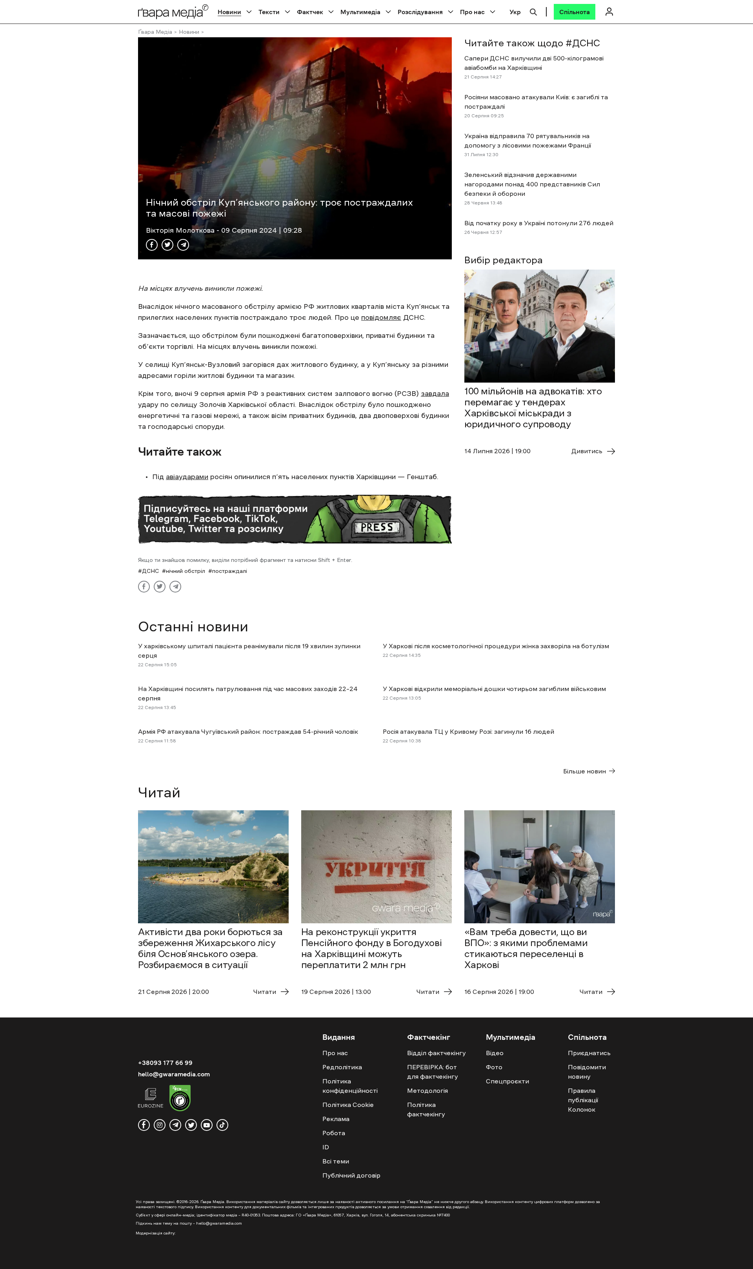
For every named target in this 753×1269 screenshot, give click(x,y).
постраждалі (229, 571)
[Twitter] (167, 245)
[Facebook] (152, 245)
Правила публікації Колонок (583, 1099)
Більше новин (584, 771)
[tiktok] (222, 1125)
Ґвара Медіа (155, 32)
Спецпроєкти (507, 1081)
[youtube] (207, 1125)
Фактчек (310, 12)
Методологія (427, 1090)
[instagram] (160, 1125)
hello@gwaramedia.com (174, 1074)
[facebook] (144, 1125)
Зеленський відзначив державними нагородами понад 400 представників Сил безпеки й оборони (532, 184)
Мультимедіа (360, 12)
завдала (435, 393)
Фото (494, 1067)
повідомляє (381, 317)
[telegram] (175, 1125)
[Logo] (173, 11)
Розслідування (420, 12)
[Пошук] (533, 11)
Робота (333, 1133)
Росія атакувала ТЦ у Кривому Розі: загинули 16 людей (468, 731)
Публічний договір (351, 1175)
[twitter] (191, 1125)
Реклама (335, 1119)
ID (325, 1147)
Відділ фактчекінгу (436, 1053)
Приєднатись (589, 1053)
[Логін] (609, 11)
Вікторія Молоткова (181, 230)
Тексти (269, 12)
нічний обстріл (185, 571)
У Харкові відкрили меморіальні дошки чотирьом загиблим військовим (494, 689)
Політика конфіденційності (350, 1086)
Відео (495, 1053)
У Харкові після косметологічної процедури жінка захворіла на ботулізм (496, 646)
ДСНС (150, 571)
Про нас (472, 12)
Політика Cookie (348, 1104)
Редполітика (342, 1067)
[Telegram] (183, 245)
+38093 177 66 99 (165, 1062)
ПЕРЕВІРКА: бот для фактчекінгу (432, 1071)
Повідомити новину (587, 1071)
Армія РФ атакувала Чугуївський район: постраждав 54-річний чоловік (248, 731)
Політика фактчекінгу (426, 1109)
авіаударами (187, 476)
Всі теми (335, 1161)
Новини (229, 12)
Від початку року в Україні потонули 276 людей (538, 223)
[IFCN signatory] (180, 1099)
